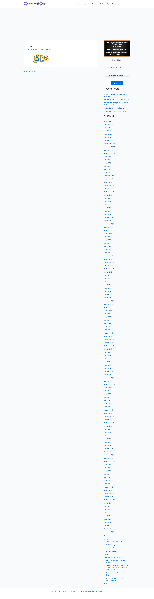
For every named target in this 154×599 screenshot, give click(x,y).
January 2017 (108, 294)
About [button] (85, 4)
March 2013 (108, 442)
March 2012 (108, 480)
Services (77, 4)
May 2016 (107, 320)
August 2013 (108, 426)
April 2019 (107, 208)
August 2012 (108, 464)
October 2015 (108, 342)
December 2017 (109, 259)
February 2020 (109, 176)
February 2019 (108, 214)
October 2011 (108, 496)
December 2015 (109, 336)
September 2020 (109, 153)
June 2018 (107, 240)
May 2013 (107, 436)
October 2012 (108, 458)
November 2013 (109, 416)
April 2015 (107, 362)
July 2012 (107, 468)
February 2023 (109, 124)
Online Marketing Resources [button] (109, 4)
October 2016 (108, 304)
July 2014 (107, 391)
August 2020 (108, 156)
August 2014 (108, 387)
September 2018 (109, 230)
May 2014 (107, 397)
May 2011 (107, 513)
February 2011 (108, 522)
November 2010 (109, 532)
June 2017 (107, 278)
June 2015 (107, 355)
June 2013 (107, 432)
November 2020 (109, 147)
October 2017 (108, 265)
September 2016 (109, 307)
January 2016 (108, 333)
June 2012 (107, 471)
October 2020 (108, 150)
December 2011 (109, 490)
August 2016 (108, 310)
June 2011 (107, 509)
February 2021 (108, 137)
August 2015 (108, 349)
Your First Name (117, 67)
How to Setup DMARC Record (114, 108)
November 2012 (109, 455)
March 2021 (108, 134)
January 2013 (108, 448)
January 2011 (108, 525)
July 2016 (107, 314)
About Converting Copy (114, 541)
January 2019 (108, 217)
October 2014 (108, 381)
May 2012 (107, 474)
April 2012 (107, 477)
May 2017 (107, 282)
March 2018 (108, 249)
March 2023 (108, 121)
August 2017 (108, 272)
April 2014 (107, 400)
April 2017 (107, 285)
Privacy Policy (110, 545)
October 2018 (108, 227)
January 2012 (108, 487)
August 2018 (108, 233)
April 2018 (107, 246)
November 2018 (109, 224)
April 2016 (107, 323)
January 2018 (108, 256)
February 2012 (108, 484)
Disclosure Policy (111, 548)
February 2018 (108, 253)
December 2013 (109, 413)
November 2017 (109, 262)
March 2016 (108, 326)
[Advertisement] (77, 21)
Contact (94, 4)
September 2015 (109, 346)
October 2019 (108, 188)
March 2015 (108, 365)
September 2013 (109, 423)
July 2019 (107, 198)
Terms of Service (111, 551)
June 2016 (107, 317)
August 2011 (108, 503)
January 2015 (108, 371)
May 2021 (107, 128)
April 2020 (107, 169)
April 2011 (107, 516)
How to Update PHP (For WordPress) (116, 99)
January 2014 (108, 410)
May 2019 (107, 205)
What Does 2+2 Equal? (117, 75)
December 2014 (109, 375)
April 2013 (107, 439)
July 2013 (107, 429)
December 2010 (109, 529)
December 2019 (109, 182)
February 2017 (108, 291)
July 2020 (107, 160)
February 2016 (108, 330)
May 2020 (107, 166)
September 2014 (109, 384)
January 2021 (108, 140)
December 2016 (109, 298)
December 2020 (109, 144)
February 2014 (108, 407)
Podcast (126, 4)
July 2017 (107, 275)
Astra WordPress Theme (94, 591)
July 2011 (107, 506)
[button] (88, 3)
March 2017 (108, 288)
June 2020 (107, 163)
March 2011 (107, 519)
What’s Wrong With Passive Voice (115, 111)
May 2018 (107, 243)
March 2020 (108, 172)
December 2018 (109, 221)
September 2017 (109, 269)
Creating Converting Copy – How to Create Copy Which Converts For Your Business (118, 568)
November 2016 (109, 301)
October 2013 (108, 419)
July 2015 (107, 352)
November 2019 (109, 185)
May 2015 (107, 359)
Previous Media (30, 71)
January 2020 (108, 179)
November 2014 (109, 378)
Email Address (117, 60)
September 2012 (109, 461)
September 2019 (109, 192)
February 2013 (108, 445)
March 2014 (108, 403)
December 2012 (109, 452)
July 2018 (107, 237)
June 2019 (107, 201)
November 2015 (109, 339)
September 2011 (109, 500)
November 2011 (109, 493)
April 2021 (107, 131)
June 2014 (107, 394)
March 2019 (108, 211)
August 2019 (108, 195)
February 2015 (108, 368)
